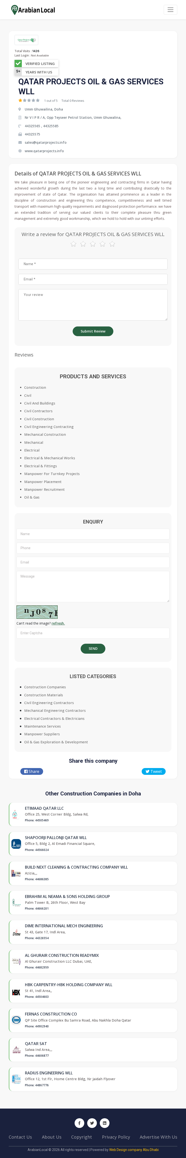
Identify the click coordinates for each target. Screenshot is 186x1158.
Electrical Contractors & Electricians (54, 718)
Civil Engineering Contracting (49, 426)
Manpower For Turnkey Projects (52, 473)
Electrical (31, 450)
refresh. (58, 623)
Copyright (81, 1137)
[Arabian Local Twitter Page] (92, 1123)
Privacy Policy (116, 1137)
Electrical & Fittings (40, 466)
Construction (35, 387)
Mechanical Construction (45, 434)
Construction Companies (45, 687)
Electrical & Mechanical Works (49, 458)
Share (33, 771)
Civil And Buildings (39, 403)
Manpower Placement (43, 481)
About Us (52, 1137)
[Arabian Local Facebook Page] (79, 1123)
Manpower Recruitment (44, 489)
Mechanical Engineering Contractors (55, 710)
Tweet (155, 771)
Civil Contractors (38, 411)
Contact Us (20, 1137)
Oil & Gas (31, 497)
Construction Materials (43, 695)
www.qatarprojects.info (44, 151)
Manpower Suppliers (42, 734)
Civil (27, 395)
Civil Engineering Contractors (49, 702)
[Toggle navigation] (170, 10)
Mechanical (33, 442)
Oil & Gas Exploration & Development (56, 742)
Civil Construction (39, 419)
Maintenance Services (42, 726)
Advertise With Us (158, 1137)
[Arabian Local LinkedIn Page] (104, 1123)
